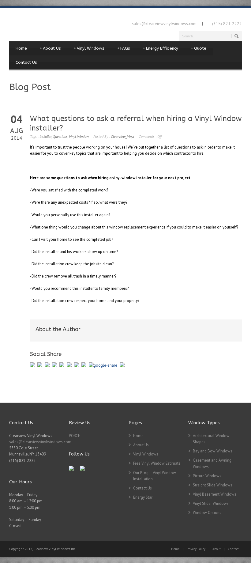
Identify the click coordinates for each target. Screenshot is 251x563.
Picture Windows (207, 475)
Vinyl (72, 136)
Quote (198, 48)
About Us (50, 48)
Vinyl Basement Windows (214, 494)
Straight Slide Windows (212, 485)
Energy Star (142, 497)
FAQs (123, 48)
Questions (60, 136)
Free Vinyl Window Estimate (157, 463)
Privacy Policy (196, 549)
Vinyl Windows (89, 48)
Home (21, 48)
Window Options (207, 512)
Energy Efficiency (160, 48)
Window (83, 136)
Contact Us (26, 62)
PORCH (75, 435)
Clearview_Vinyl (122, 136)
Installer (45, 136)
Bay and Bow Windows (212, 451)
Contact (233, 549)
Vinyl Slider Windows (211, 503)
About (216, 549)
